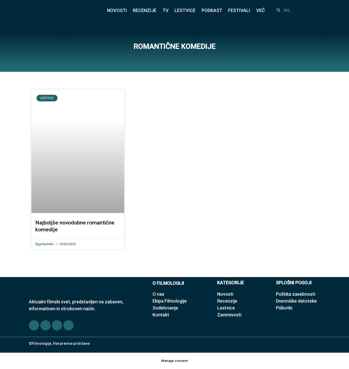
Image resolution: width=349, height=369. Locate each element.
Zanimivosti (229, 314)
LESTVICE (185, 10)
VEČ (260, 10)
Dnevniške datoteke (296, 301)
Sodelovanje (165, 308)
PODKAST (212, 10)
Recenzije (227, 301)
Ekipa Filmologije (170, 301)
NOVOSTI (117, 10)
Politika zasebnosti (295, 294)
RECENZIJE (144, 10)
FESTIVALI (239, 10)
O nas (158, 294)
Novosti (225, 294)
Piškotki (284, 308)
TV (165, 10)
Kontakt (161, 314)
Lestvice (226, 308)
